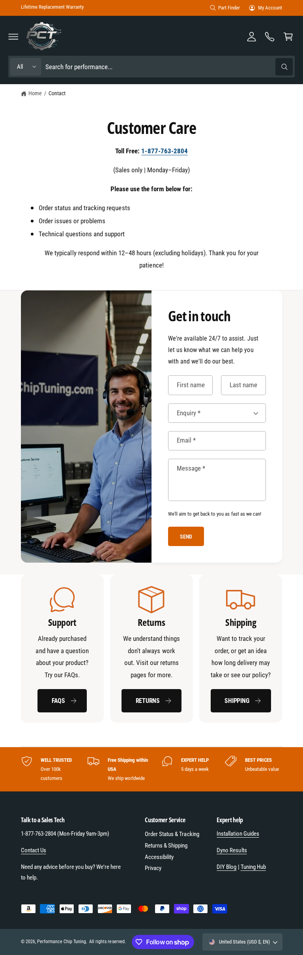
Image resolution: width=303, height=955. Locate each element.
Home (35, 93)
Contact (57, 93)
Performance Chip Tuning (61, 941)
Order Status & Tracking (172, 834)
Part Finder (229, 8)
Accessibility (159, 857)
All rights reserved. (107, 941)
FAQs (58, 700)
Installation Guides (238, 833)
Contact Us (33, 850)
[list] (151, 649)
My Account (270, 8)
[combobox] (169, 66)
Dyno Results (232, 850)
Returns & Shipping (166, 845)
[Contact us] (270, 36)
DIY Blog (226, 866)
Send (186, 536)
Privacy (153, 868)
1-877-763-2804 (164, 151)
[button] (13, 36)
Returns (148, 700)
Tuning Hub (253, 866)
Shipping (236, 700)
